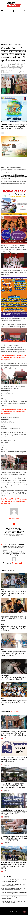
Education (15, 712)
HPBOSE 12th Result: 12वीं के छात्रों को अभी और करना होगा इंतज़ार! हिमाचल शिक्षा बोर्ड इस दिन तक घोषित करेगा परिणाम (13, 733)
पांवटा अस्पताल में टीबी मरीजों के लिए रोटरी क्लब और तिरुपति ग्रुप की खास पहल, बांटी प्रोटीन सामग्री (13, 593)
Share (2, 76)
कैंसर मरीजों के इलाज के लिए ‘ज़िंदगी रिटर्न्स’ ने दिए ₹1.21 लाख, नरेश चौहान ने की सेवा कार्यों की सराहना (13, 628)
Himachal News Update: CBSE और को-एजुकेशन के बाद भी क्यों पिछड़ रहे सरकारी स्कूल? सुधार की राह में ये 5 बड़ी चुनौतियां (13, 865)
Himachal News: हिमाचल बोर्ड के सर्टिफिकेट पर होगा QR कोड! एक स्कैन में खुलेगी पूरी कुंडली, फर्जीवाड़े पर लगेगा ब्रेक (13, 786)
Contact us (17, 911)
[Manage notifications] (24, 912)
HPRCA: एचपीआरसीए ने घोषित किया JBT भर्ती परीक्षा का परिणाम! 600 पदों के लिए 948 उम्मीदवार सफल (14, 759)
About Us (11, 911)
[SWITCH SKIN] (13, 10)
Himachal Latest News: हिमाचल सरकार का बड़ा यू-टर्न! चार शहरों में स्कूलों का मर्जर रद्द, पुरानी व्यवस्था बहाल (14, 812)
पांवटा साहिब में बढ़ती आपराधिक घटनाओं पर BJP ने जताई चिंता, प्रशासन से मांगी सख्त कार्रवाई (13, 619)
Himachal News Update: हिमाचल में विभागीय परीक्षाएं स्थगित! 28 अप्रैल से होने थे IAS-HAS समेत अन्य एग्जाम (14, 838)
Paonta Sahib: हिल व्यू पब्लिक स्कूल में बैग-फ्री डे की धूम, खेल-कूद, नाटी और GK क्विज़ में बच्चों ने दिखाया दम (13, 653)
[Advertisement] (14, 27)
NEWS (2, 589)
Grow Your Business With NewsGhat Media (14, 912)
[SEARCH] (26, 11)
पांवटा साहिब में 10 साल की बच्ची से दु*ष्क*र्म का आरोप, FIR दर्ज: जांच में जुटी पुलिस (13, 678)
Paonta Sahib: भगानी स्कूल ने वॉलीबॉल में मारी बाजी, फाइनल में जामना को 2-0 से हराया (13, 702)
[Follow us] (24, 10)
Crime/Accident (5, 614)
